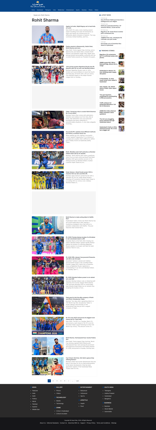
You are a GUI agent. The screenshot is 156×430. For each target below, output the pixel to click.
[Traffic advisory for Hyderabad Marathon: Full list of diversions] (121, 104)
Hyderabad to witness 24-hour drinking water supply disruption (108, 72)
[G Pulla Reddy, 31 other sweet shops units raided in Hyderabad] (121, 80)
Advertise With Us (73, 423)
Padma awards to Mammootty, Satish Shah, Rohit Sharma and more (79, 47)
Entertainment (70, 10)
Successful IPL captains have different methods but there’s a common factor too (81, 132)
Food (82, 406)
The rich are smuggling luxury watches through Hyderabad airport (107, 120)
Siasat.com (36, 15)
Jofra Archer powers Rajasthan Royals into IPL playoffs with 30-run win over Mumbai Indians (80, 67)
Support (82, 423)
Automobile (108, 411)
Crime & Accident (61, 413)
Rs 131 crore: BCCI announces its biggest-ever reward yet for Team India (80, 318)
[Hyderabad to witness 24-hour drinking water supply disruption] (121, 72)
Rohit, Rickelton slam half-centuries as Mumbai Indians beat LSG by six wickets (80, 152)
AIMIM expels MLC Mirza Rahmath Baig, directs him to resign (108, 64)
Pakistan (35, 404)
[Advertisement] (64, 97)
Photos (90, 10)
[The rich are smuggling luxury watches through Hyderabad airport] (121, 120)
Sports (78, 10)
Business (84, 10)
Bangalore (108, 398)
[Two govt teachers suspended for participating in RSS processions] (121, 96)
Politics (34, 398)
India (54, 10)
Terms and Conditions (103, 423)
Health (82, 403)
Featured (35, 390)
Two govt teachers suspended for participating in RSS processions (108, 96)
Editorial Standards (53, 423)
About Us (43, 423)
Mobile (58, 401)
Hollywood (84, 393)
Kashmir (34, 407)
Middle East (61, 10)
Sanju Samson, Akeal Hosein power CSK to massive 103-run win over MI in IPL (79, 172)
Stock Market (109, 409)
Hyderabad (40, 10)
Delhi (33, 396)
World (34, 401)
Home (33, 10)
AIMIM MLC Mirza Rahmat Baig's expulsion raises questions (108, 112)
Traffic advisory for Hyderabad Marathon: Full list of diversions (108, 104)
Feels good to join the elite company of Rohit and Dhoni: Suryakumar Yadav (79, 298)
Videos (96, 10)
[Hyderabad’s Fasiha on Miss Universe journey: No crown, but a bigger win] (121, 128)
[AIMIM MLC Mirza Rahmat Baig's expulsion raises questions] (121, 112)
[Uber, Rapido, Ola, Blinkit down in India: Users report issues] (121, 88)
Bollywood (84, 390)
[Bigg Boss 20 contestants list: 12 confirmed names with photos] (121, 56)
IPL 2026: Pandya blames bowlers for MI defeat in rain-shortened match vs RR (80, 238)
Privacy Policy (91, 423)
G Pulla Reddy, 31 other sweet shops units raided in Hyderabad (108, 80)
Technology (60, 403)
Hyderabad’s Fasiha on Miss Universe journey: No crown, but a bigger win (108, 128)
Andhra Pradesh (109, 393)
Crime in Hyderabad (62, 411)
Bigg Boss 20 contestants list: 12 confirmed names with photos (109, 56)
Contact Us (63, 423)
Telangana (48, 10)
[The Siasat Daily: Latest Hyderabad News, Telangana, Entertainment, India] (38, 4)
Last (77, 381)
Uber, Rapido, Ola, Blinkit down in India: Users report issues (108, 88)
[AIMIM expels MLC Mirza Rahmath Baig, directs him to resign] (121, 64)
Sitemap (113, 423)
